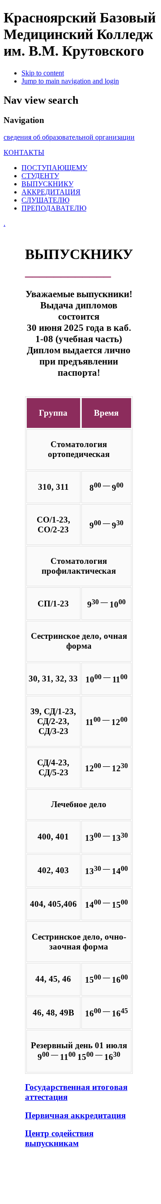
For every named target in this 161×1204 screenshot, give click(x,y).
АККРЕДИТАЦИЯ (50, 192)
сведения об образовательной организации (69, 137)
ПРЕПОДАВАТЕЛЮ (53, 208)
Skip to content (42, 73)
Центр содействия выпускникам (59, 1138)
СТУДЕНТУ (40, 176)
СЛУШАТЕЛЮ (45, 200)
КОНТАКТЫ (24, 152)
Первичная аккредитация (75, 1115)
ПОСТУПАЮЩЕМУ (54, 167)
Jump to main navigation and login (70, 81)
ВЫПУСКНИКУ (47, 184)
